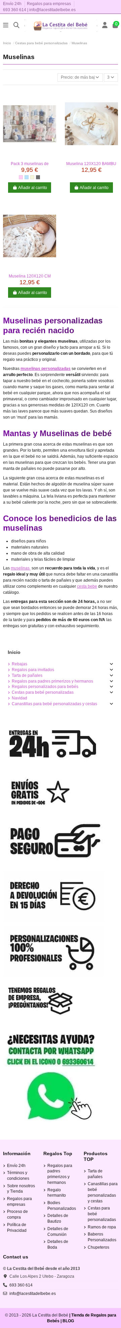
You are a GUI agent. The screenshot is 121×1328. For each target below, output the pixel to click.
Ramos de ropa (102, 1227)
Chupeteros (98, 1247)
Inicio (14, 652)
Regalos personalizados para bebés (45, 686)
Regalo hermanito (56, 1193)
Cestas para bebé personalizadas (43, 692)
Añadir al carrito (32, 187)
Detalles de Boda (57, 1244)
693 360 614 (14, 9)
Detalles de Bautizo (57, 1218)
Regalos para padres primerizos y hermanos (52, 681)
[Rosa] (21, 177)
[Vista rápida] (29, 156)
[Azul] (27, 177)
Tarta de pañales (27, 675)
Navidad (19, 698)
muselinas (21, 568)
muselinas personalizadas (46, 368)
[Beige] (32, 177)
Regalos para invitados (33, 669)
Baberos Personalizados (102, 1237)
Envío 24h (13, 3)
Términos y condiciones (18, 1175)
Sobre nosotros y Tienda (21, 1189)
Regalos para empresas (49, 3)
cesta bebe (87, 586)
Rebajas (19, 664)
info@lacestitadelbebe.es (52, 9)
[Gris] (38, 177)
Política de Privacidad (17, 1227)
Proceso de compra (17, 1214)
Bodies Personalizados (61, 1205)
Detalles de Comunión (57, 1231)
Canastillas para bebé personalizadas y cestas (54, 703)
